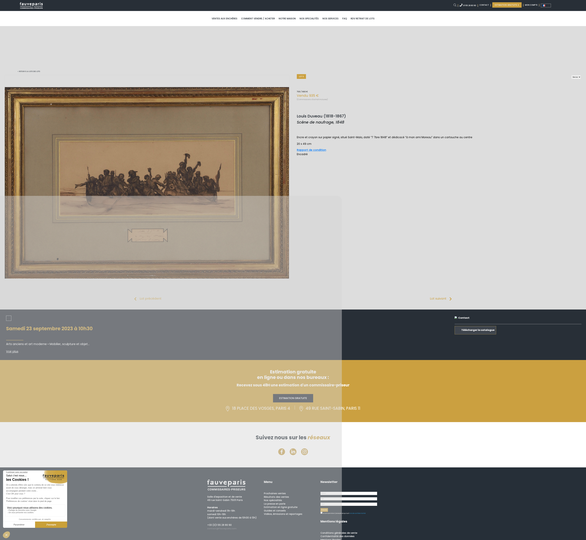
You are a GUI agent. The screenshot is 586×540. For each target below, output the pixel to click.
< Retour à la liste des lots (29, 71)
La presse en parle (274, 503)
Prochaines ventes (275, 493)
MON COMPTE (531, 5)
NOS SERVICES (330, 18)
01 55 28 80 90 (469, 5)
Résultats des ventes (276, 497)
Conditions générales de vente (338, 533)
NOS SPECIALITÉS (309, 18)
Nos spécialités (273, 500)
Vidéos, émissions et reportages (283, 514)
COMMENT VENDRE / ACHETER (258, 18)
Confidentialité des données (337, 536)
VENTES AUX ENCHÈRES (224, 18)
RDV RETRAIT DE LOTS (362, 18)
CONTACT (484, 5)
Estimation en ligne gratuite (280, 507)
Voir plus (12, 351)
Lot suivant (438, 298)
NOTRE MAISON (287, 18)
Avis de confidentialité (358, 513)
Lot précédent (150, 298)
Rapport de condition (311, 150)
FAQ (344, 18)
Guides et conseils (275, 510)
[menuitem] (546, 5)
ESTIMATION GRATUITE (506, 5)
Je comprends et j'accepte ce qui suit (335, 513)
